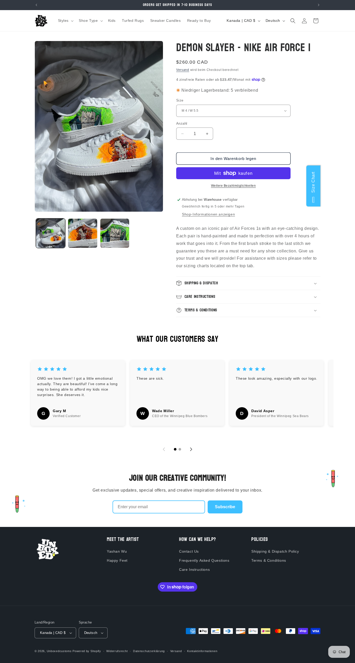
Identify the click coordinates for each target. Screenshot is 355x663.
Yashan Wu (117, 551)
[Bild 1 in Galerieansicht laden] (50, 233)
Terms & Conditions (268, 560)
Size (179, 100)
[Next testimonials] (191, 449)
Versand (182, 70)
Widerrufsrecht (117, 651)
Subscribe (225, 507)
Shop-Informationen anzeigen (208, 214)
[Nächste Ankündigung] (318, 5)
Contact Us (189, 551)
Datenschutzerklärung (149, 651)
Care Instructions (194, 569)
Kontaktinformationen (202, 651)
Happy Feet (117, 560)
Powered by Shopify (87, 651)
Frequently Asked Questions (204, 560)
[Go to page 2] (180, 449)
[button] (65, 20)
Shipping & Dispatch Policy (275, 551)
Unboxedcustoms (59, 651)
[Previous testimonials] (164, 449)
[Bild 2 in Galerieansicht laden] (82, 233)
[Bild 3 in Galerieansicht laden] (114, 233)
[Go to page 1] (175, 449)
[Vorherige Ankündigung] (36, 5)
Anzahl (181, 123)
